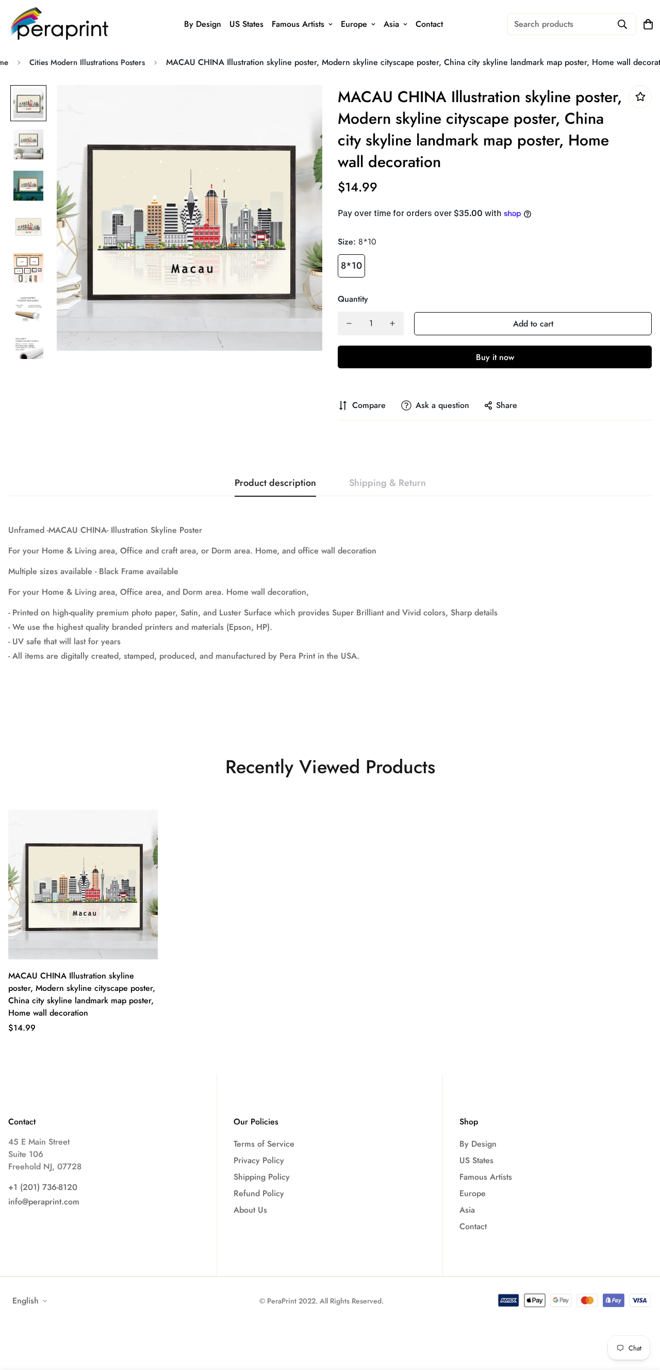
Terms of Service (264, 1144)
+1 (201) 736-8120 (42, 1187)
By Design (202, 24)
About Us (250, 1210)
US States (246, 24)
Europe (354, 24)
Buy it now (495, 357)
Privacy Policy (259, 1160)
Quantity (353, 299)
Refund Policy (259, 1193)
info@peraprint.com (43, 1202)
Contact (429, 24)
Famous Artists (298, 24)
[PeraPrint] (59, 24)
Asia (391, 24)
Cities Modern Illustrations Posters (87, 62)
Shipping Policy (262, 1177)
